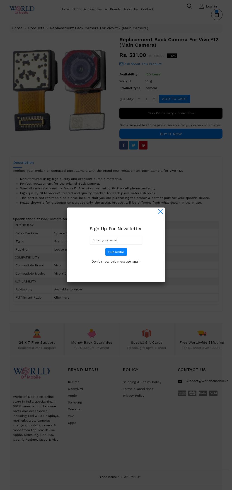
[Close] (161, 212)
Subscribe (116, 252)
